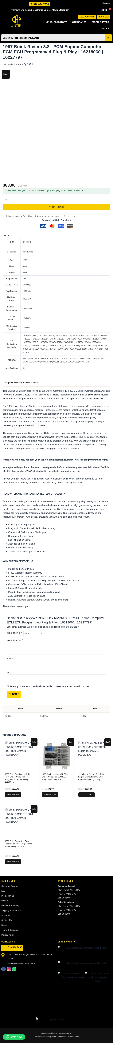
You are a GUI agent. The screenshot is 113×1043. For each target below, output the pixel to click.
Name (10, 658)
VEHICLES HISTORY (56, 22)
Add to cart (56, 207)
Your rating (14, 632)
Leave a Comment (12, 64)
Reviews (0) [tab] (19, 382)
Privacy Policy (73, 1037)
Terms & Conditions (59, 1037)
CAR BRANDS (79, 22)
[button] (14, 1037)
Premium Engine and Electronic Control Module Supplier (39, 10)
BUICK (6, 235)
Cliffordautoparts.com (59, 1033)
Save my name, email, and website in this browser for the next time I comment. (50, 686)
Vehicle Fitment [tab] (31, 382)
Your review (15, 640)
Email (10, 672)
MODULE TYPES (100, 22)
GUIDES (105, 28)
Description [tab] (8, 382)
